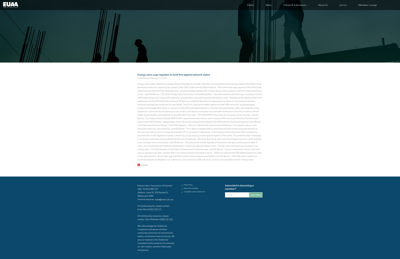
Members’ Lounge (367, 4)
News (268, 4)
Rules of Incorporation (191, 188)
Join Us (343, 4)
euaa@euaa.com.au (164, 199)
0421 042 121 (155, 209)
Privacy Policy (188, 185)
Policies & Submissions (294, 4)
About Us (323, 4)
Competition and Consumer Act (194, 192)
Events (250, 4)
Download (144, 165)
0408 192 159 (166, 219)
